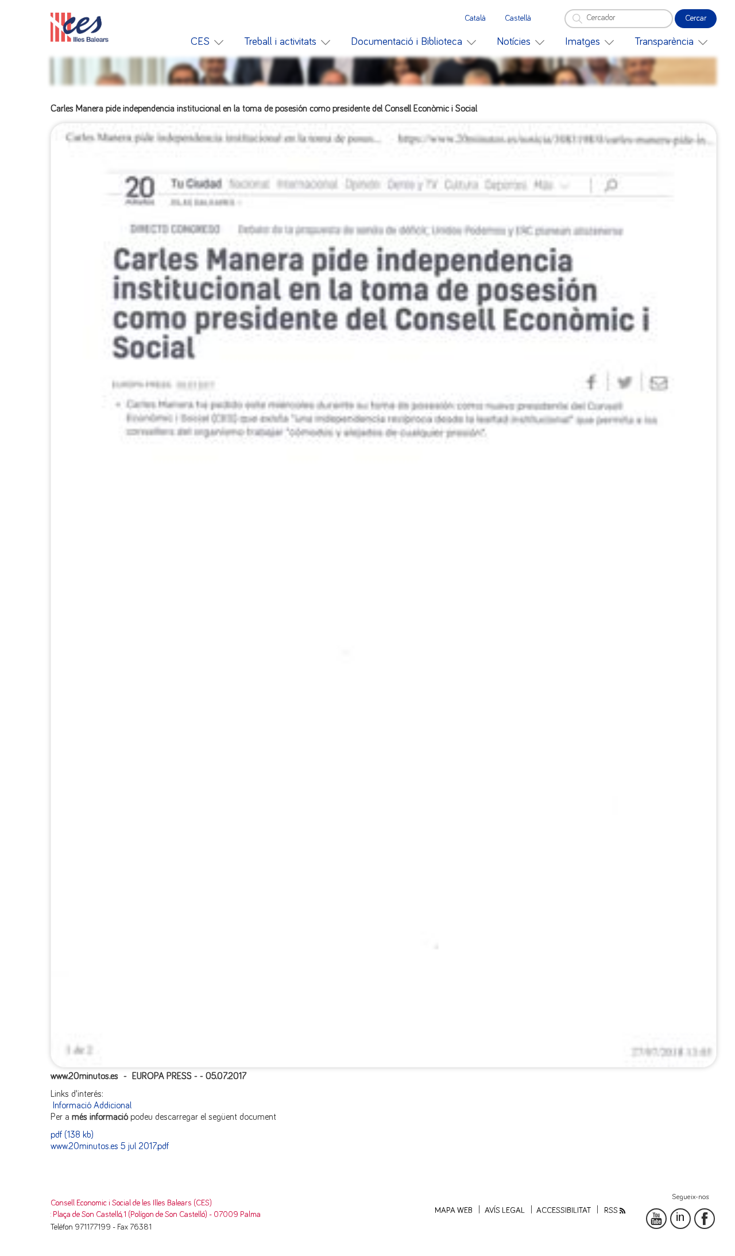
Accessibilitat (563, 1211)
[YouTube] (656, 1218)
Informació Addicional (92, 1105)
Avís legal (505, 1211)
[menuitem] (207, 41)
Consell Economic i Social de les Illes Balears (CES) (131, 1203)
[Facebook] (704, 1218)
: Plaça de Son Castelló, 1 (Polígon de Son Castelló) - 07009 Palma (156, 1215)
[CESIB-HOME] (83, 27)
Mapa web (454, 1211)
